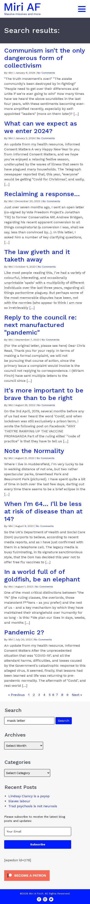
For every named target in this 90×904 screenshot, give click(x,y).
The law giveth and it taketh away (37, 255)
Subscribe (37, 844)
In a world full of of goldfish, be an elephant (42, 575)
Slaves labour (19, 801)
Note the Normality (34, 450)
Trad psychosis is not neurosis (32, 806)
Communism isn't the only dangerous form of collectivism (44, 58)
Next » (77, 695)
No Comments (46, 72)
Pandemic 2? (24, 632)
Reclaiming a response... (42, 193)
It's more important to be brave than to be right (43, 394)
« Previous (16, 695)
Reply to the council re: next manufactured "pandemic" (40, 325)
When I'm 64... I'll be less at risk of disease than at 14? (43, 511)
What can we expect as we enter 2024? (40, 127)
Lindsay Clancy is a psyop (29, 796)
